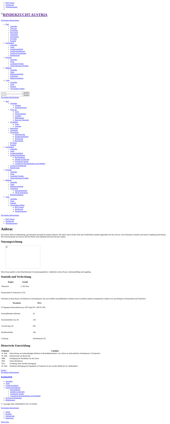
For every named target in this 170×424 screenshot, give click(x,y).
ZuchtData (14, 122)
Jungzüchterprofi (21, 191)
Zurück (3, 370)
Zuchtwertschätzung (17, 155)
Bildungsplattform (16, 195)
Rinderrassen (15, 168)
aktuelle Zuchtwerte (22, 159)
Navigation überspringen (10, 20)
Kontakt (13, 145)
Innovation (14, 128)
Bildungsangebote (16, 186)
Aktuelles (13, 103)
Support (13, 203)
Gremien (18, 116)
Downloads (14, 132)
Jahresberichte (20, 135)
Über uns (13, 110)
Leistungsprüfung (16, 153)
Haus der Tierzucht (22, 120)
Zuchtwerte (19, 139)
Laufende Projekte (17, 176)
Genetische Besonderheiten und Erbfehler (30, 164)
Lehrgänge (14, 189)
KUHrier (13, 143)
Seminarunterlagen (21, 137)
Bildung (8, 180)
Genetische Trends (21, 162)
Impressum (10, 418)
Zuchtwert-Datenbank (18, 166)
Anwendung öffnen (17, 205)
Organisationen (20, 114)
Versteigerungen (21, 108)
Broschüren (19, 141)
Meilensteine (19, 118)
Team (17, 112)
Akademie (14, 130)
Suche (8, 412)
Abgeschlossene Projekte (19, 178)
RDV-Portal (19, 207)
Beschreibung (20, 157)
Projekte (9, 170)
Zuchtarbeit (10, 147)
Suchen (26, 93)
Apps (7, 197)
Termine (18, 105)
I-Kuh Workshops (21, 193)
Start (7, 101)
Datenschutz (10, 416)
